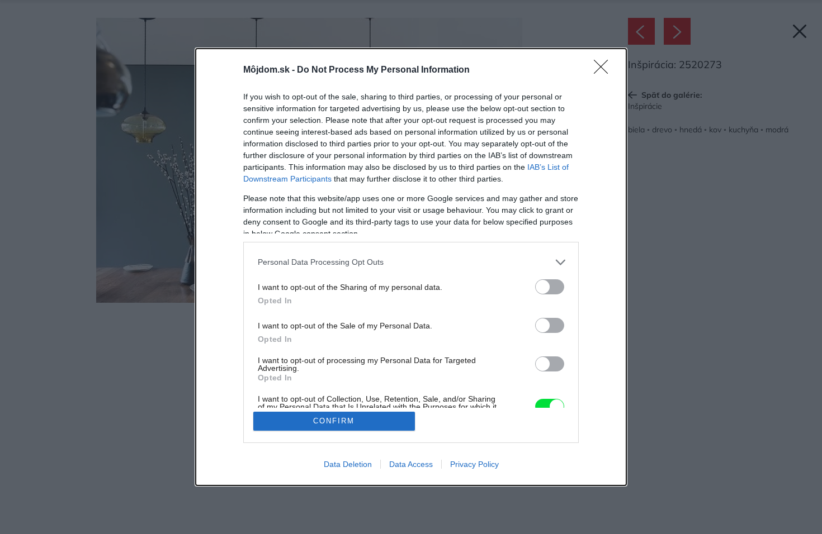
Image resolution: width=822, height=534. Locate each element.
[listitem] (411, 262)
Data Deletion (348, 464)
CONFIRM (334, 421)
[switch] (549, 286)
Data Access (411, 464)
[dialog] (411, 267)
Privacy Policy (474, 464)
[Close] (604, 70)
